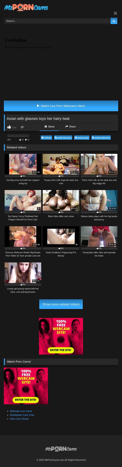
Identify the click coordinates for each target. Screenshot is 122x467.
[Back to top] (112, 458)
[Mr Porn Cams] (61, 8)
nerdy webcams (102, 137)
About (50, 126)
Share (72, 126)
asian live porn (64, 137)
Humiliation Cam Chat (22, 414)
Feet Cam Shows (19, 418)
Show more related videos (61, 304)
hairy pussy (83, 137)
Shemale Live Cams (21, 411)
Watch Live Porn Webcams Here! (62, 106)
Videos (48, 137)
